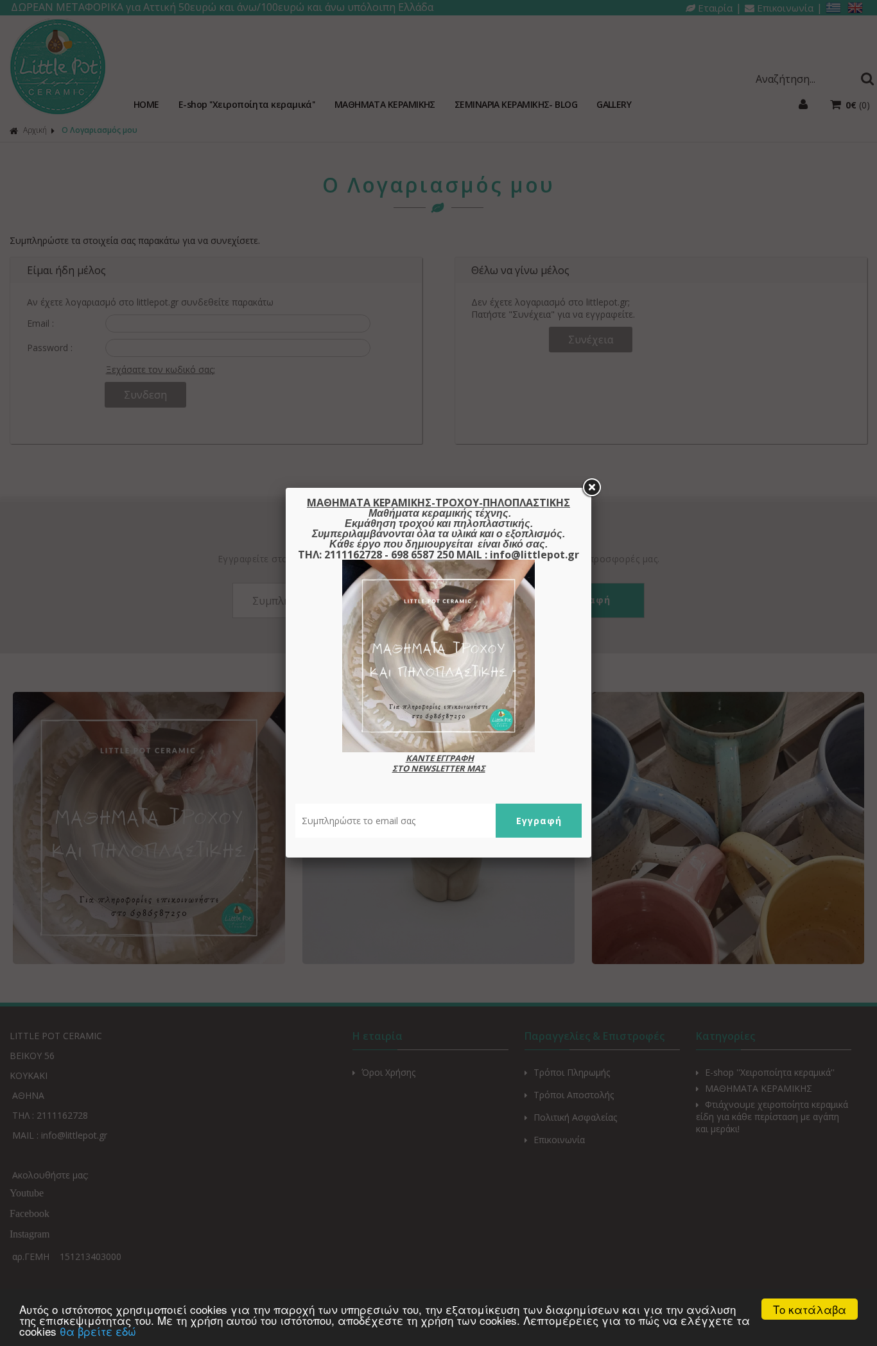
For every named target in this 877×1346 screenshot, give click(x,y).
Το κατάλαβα (809, 1309)
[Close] (591, 487)
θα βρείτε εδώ (98, 1331)
